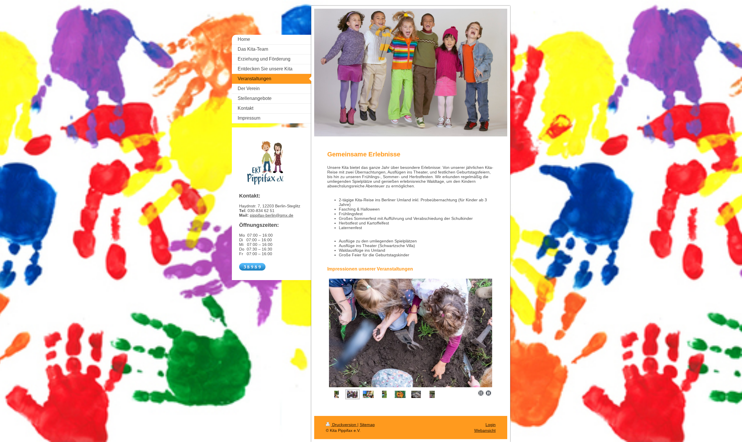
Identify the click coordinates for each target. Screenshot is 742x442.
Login (490, 424)
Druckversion (344, 424)
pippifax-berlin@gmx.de (271, 215)
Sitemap (367, 424)
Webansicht (485, 430)
